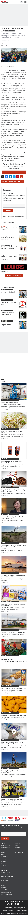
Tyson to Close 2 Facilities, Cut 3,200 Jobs (13, 632)
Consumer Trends (6, 712)
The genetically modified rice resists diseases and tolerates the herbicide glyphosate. (13, 803)
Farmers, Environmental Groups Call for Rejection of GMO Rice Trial (12, 800)
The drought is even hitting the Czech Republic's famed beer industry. (13, 775)
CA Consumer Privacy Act (20, 910)
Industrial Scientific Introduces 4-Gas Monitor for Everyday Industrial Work (9, 247)
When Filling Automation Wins (9, 228)
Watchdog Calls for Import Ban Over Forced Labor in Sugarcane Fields (13, 546)
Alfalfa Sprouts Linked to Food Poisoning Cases (8, 236)
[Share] (6, 176)
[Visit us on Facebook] (8, 904)
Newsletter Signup (7, 907)
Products (4, 458)
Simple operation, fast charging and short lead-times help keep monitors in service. (13, 465)
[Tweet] (14, 176)
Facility (4, 573)
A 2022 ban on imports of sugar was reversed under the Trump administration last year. (13, 549)
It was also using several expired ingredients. (13, 493)
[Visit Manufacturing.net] (10, 820)
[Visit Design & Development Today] (3, 818)
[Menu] (25, 2)
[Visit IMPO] (24, 818)
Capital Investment (7, 601)
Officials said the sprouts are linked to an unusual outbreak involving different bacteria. (13, 435)
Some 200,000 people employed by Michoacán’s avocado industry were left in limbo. (14, 662)
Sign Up (5, 838)
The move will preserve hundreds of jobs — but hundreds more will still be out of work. (13, 746)
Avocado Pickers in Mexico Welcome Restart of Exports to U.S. (11, 658)
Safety (4, 428)
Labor (3, 542)
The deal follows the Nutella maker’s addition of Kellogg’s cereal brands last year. (13, 608)
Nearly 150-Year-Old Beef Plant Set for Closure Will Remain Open (12, 743)
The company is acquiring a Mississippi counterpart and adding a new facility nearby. (12, 691)
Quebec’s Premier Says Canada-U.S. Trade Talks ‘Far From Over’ (13, 517)
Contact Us (10, 909)
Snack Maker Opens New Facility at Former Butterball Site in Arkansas (13, 576)
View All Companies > (14, 275)
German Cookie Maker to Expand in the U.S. (13, 688)
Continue (8, 210)
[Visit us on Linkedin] (15, 904)
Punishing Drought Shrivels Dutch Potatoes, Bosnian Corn (13, 771)
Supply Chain (5, 514)
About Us (22, 907)
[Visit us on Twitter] (12, 904)
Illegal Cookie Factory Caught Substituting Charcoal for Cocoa (9, 256)
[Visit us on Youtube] (18, 904)
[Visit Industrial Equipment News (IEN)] (17, 818)
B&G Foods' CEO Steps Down (8, 303)
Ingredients (5, 487)
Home (3, 289)
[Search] (21, 2)
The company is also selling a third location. (12, 634)
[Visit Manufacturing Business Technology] (17, 820)
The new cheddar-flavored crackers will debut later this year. (13, 718)
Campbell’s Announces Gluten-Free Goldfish (13, 715)
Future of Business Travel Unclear (7, 313)
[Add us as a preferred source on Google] (21, 176)
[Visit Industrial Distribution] (3, 820)
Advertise (16, 907)
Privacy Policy (18, 909)
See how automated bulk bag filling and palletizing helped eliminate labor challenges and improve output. (13, 406)
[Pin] (17, 176)
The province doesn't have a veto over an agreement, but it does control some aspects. (13, 521)
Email (2, 831)
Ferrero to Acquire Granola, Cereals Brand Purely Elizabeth (13, 604)
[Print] (2, 176)
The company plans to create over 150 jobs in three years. (13, 579)
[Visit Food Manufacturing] (10, 818)
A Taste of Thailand (8, 292)
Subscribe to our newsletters (14, 172)
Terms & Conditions (8, 910)
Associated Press (9, 43)
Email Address (7, 203)
